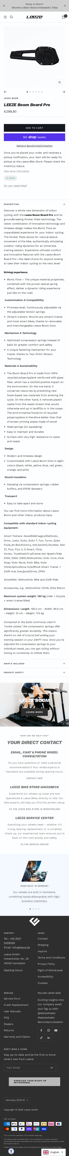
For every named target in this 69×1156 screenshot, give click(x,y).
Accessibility (45, 976)
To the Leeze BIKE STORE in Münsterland (34, 809)
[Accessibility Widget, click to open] (11, 1151)
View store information (16, 171)
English (54, 1152)
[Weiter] (63, 92)
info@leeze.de (21, 947)
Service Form (12, 998)
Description (11, 204)
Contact (43, 938)
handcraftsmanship (35, 896)
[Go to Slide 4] (35, 91)
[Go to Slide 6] (41, 91)
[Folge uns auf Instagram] (48, 1030)
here (49, 515)
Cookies (42, 983)
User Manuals (12, 1011)
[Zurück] (5, 92)
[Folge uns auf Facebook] (41, 1030)
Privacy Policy (46, 963)
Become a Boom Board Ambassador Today (35, 7)
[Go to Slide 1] (27, 91)
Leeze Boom (11, 98)
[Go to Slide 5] (38, 91)
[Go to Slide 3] (33, 91)
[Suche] (11, 17)
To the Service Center (34, 844)
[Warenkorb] (63, 17)
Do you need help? (15, 185)
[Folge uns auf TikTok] (41, 1037)
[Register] (51, 1068)
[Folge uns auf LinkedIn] (48, 1037)
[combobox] (53, 1152)
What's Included (14, 664)
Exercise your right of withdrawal (30, 1082)
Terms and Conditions (51, 957)
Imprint (42, 951)
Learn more (34, 712)
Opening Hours (13, 970)
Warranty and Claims (17, 1036)
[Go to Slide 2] (30, 91)
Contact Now (34, 778)
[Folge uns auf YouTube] (55, 1030)
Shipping (43, 944)
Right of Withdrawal (50, 970)
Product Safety (14, 672)
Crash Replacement (16, 1004)
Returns (9, 1030)
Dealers (8, 1024)
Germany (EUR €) (15, 1100)
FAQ (6, 1017)
